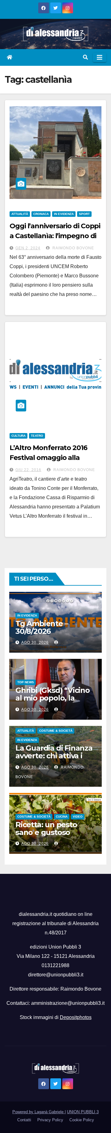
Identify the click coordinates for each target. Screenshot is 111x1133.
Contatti (24, 1120)
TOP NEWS (25, 682)
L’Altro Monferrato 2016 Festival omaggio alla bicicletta (48, 458)
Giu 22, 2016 (28, 470)
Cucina (62, 816)
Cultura (18, 435)
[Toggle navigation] (99, 57)
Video (78, 816)
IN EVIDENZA (64, 214)
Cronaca (41, 214)
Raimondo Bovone (72, 248)
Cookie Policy (81, 1120)
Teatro (37, 435)
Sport (84, 214)
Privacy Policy (50, 1120)
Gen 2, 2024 (27, 248)
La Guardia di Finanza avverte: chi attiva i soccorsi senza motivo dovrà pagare (54, 759)
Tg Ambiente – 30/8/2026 (41, 627)
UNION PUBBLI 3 (83, 1112)
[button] (85, 57)
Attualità (19, 214)
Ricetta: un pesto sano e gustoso (46, 828)
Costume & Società (55, 730)
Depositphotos (76, 1017)
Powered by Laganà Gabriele (38, 1112)
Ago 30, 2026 (35, 642)
